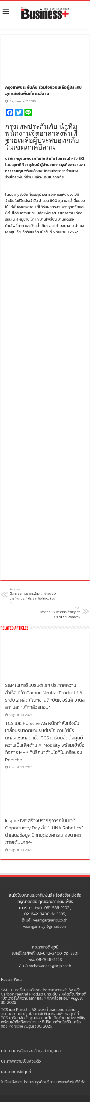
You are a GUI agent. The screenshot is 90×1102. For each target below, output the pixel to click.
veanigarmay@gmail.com (45, 926)
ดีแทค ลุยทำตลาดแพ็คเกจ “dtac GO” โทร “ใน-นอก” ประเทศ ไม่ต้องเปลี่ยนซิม (33, 597)
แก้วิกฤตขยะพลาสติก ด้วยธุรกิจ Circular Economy (60, 612)
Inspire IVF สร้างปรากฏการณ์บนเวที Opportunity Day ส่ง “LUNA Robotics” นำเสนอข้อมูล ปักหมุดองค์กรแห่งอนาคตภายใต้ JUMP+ (44, 831)
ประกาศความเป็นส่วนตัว (21, 1061)
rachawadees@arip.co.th (50, 966)
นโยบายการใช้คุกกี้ (16, 1071)
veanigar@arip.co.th (50, 920)
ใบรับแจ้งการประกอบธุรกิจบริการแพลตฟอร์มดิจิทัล (43, 1082)
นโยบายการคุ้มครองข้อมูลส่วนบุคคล (31, 1051)
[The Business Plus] (45, 13)
